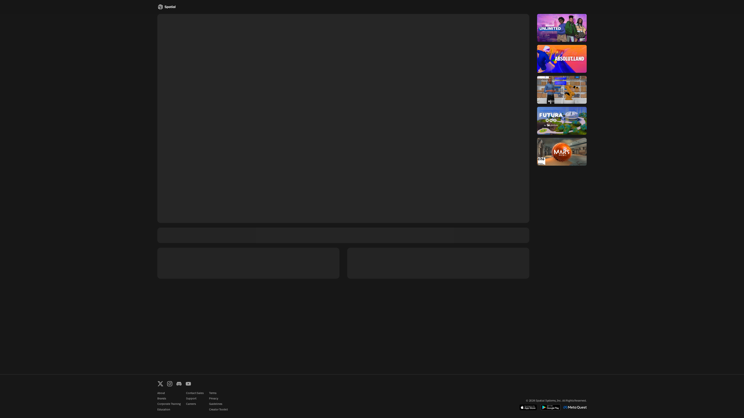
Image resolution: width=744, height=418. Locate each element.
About (161, 393)
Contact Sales (194, 393)
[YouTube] (188, 384)
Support (191, 398)
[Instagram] (170, 384)
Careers (191, 404)
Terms (212, 393)
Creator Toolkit (218, 409)
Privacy (213, 398)
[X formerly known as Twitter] (160, 384)
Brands (161, 398)
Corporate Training (169, 404)
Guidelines (215, 404)
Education (163, 409)
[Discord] (179, 384)
